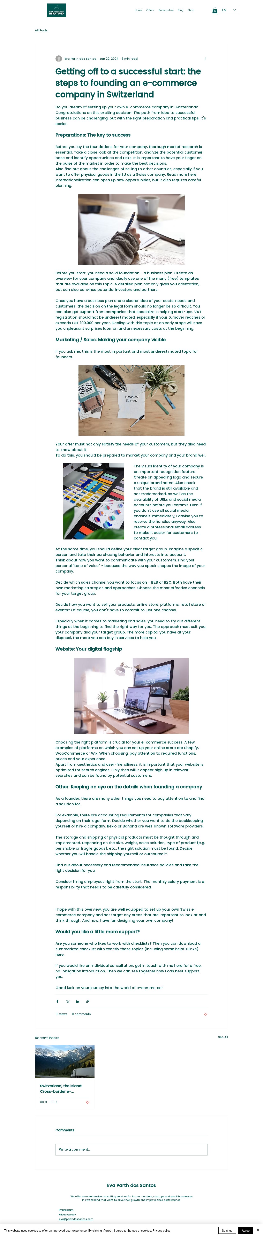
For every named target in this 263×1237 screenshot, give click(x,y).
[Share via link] (88, 1001)
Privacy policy (67, 1214)
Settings (227, 1230)
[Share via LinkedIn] (78, 1001)
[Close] (258, 1230)
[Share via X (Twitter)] (67, 1001)
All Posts (41, 30)
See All (223, 1037)
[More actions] (205, 58)
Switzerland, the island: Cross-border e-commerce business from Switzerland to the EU (64, 1088)
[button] (215, 10)
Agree (246, 1230)
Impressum (66, 1210)
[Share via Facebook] (57, 1001)
